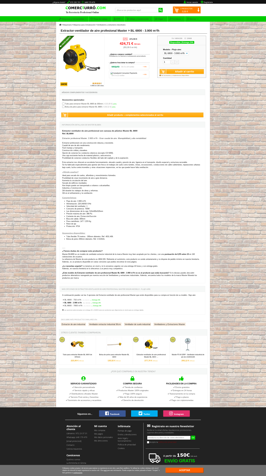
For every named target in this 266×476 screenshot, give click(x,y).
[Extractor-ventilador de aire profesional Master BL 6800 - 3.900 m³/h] (82, 80)
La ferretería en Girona (76, 463)
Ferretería (176, 19)
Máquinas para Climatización (84, 25)
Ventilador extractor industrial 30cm (105, 324)
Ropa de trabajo (100, 19)
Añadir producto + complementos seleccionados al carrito (135, 114)
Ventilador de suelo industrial (137, 324)
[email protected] (73, 441)
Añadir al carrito (184, 71)
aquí (105, 470)
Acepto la (162, 442)
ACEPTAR (184, 470)
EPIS (118, 19)
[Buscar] (160, 10)
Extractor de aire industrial (73, 324)
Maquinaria (67, 25)
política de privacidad (167, 442)
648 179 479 (90, 2)
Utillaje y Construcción (139, 19)
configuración (77, 473)
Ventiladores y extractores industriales (111, 25)
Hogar (160, 19)
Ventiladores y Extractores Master (169, 324)
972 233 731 (75, 2)
